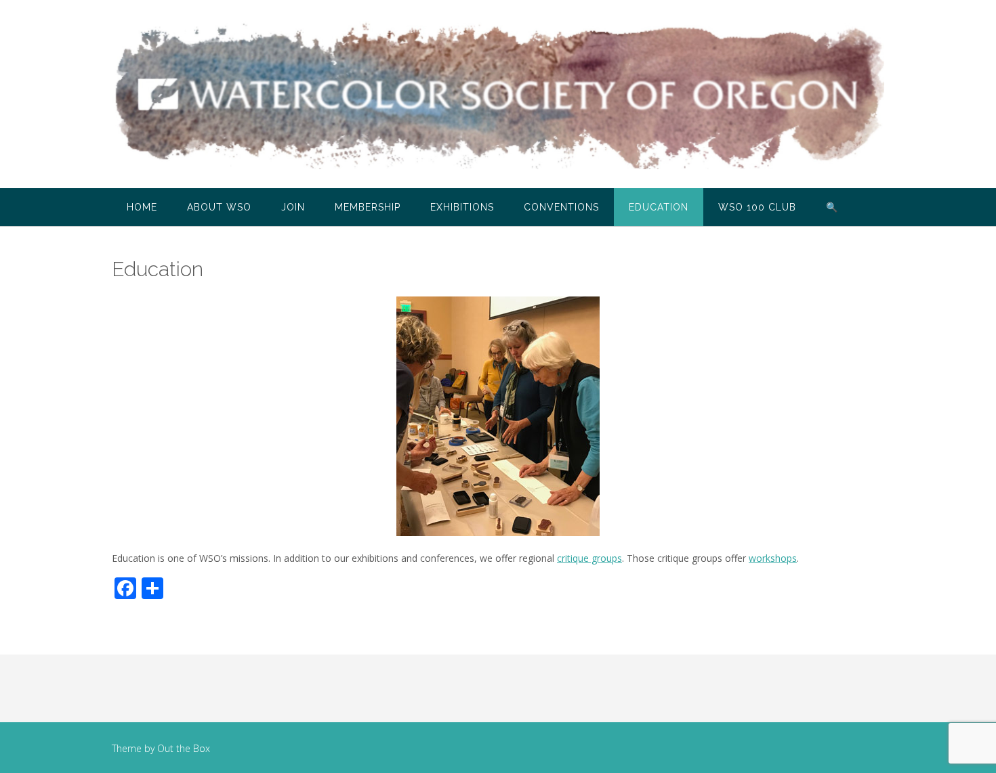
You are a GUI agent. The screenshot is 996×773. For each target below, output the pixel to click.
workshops (773, 558)
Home (142, 207)
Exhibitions (462, 207)
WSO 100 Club (757, 207)
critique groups (589, 558)
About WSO (219, 207)
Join (293, 207)
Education (658, 207)
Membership (367, 207)
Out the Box (183, 748)
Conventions (561, 207)
